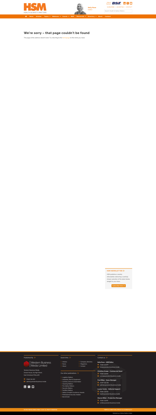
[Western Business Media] (37, 366)
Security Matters (67, 388)
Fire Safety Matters (68, 386)
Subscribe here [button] (117, 286)
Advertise (120, 7)
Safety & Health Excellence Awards (73, 392)
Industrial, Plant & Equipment (71, 379)
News (64, 364)
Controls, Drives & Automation (71, 381)
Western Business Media (33, 409)
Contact (129, 7)
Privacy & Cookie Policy (124, 409)
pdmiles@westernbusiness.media (110, 385)
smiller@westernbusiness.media (110, 403)
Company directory (86, 362)
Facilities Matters (67, 390)
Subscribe (110, 7)
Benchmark (66, 397)
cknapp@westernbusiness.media (110, 376)
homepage (66, 38)
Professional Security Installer (71, 394)
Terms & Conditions (110, 409)
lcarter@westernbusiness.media (110, 394)
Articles (64, 362)
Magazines (83, 364)
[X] (128, 3)
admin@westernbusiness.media (36, 381)
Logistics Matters (67, 377)
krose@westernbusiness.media (109, 367)
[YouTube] (131, 3)
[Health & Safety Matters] (35, 13)
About (64, 366)
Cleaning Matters (67, 384)
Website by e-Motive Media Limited (122, 413)
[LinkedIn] (124, 3)
